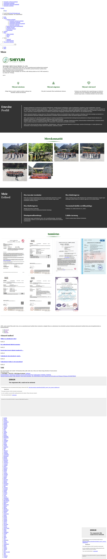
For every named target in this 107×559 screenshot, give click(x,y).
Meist (4, 32)
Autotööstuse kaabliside (8, 3)
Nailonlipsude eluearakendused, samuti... (11, 356)
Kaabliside (43, 374)
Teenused (8, 39)
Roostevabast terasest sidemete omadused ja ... (12, 350)
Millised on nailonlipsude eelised (8, 338)
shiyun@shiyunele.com (14, 13)
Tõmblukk (48, 374)
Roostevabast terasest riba (27, 374)
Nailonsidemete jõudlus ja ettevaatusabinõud (12, 361)
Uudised (5, 31)
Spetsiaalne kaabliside (8, 5)
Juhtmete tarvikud (10, 27)
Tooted (5, 18)
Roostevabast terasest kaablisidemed (14, 26)
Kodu (4, 17)
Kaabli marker (37, 374)
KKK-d (8, 35)
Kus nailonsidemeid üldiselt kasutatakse (10, 344)
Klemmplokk (9, 30)
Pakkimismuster (10, 40)
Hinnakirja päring (5, 372)
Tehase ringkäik (10, 34)
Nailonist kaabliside (10, 19)
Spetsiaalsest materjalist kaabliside (11, 4)
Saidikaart (28, 373)
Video (7, 36)
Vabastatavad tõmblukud (15, 374)
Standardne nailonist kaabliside (10, 1)
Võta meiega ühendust (8, 42)
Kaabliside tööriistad (11, 28)
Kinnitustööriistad (5, 374)
